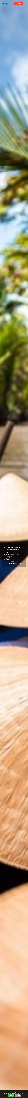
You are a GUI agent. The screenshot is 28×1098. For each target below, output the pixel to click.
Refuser (18, 1095)
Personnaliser (18, 3)
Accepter (11, 1095)
